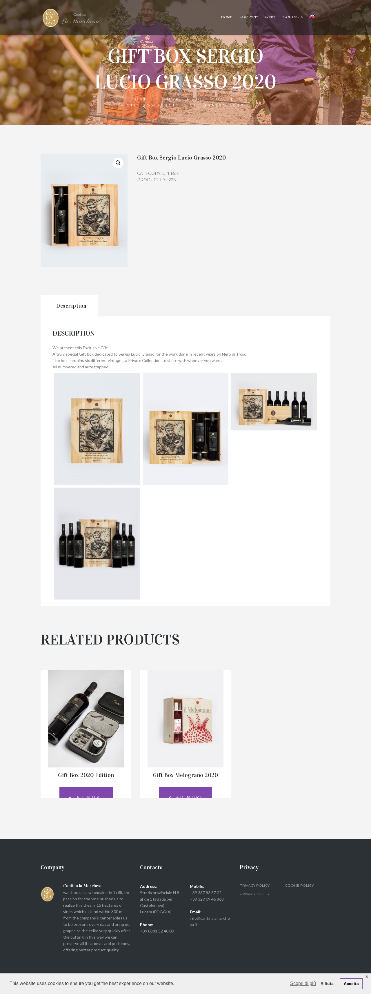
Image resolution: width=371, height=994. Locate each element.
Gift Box (210, 98)
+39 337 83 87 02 (205, 892)
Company (248, 17)
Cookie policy (299, 885)
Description (71, 306)
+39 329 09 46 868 (207, 899)
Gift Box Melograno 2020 (185, 775)
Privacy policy (255, 885)
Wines (270, 17)
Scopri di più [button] (303, 983)
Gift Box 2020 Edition (86, 775)
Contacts (293, 17)
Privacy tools (254, 894)
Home (226, 17)
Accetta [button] (351, 983)
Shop (172, 98)
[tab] (69, 305)
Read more (86, 797)
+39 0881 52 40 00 (157, 930)
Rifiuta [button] (327, 983)
